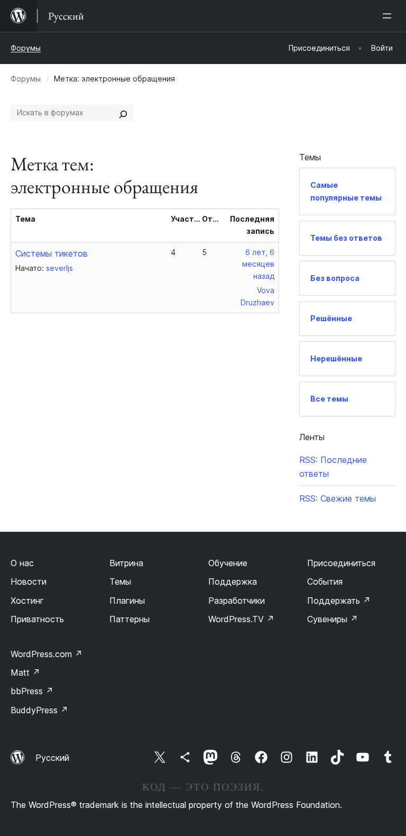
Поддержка (232, 581)
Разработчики (236, 600)
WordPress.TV (241, 619)
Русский (52, 757)
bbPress (32, 691)
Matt (25, 672)
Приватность (37, 619)
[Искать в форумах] (123, 112)
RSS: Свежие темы (337, 498)
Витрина (126, 563)
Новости (29, 581)
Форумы (26, 47)
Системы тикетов (51, 253)
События (325, 581)
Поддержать (339, 600)
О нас (22, 563)
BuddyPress (39, 710)
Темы (120, 581)
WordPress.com (46, 654)
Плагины (127, 600)
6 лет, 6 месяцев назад (258, 264)
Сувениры (332, 619)
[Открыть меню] (389, 16)
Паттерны (129, 619)
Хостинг (27, 600)
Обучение (227, 563)
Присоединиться (341, 563)
